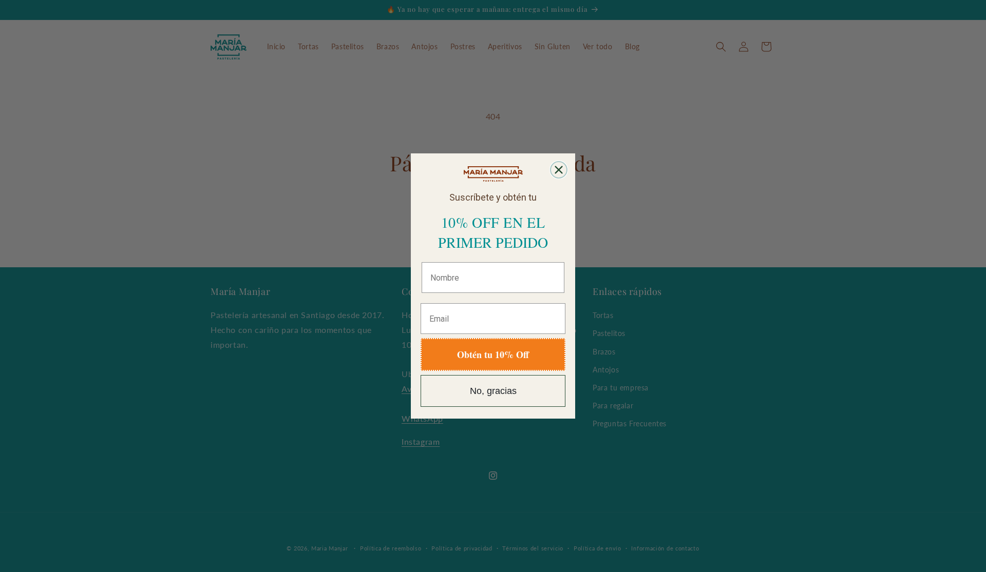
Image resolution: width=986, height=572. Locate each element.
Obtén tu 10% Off (493, 354)
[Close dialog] (559, 170)
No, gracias (493, 391)
